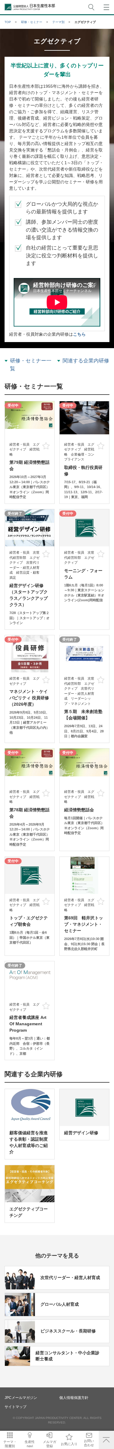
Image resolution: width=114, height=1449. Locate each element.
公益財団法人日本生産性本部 (30, 7)
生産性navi (30, 1443)
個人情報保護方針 (73, 1398)
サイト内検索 (91, 7)
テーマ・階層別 (10, 1443)
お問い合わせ (89, 1443)
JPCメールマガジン (21, 1398)
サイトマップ (15, 1407)
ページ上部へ (106, 1440)
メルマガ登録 (49, 1443)
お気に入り (69, 1444)
